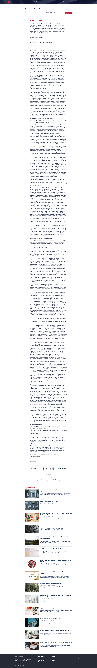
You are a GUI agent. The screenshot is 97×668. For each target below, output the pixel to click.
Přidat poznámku (27, 10)
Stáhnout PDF (68, 13)
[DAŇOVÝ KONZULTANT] (14, 2)
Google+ (47, 469)
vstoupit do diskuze (62, 468)
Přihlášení (54, 479)
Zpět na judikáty (34, 468)
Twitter (50, 469)
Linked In (53, 469)
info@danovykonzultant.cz (57, 658)
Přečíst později (25, 10)
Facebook (44, 469)
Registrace (42, 479)
